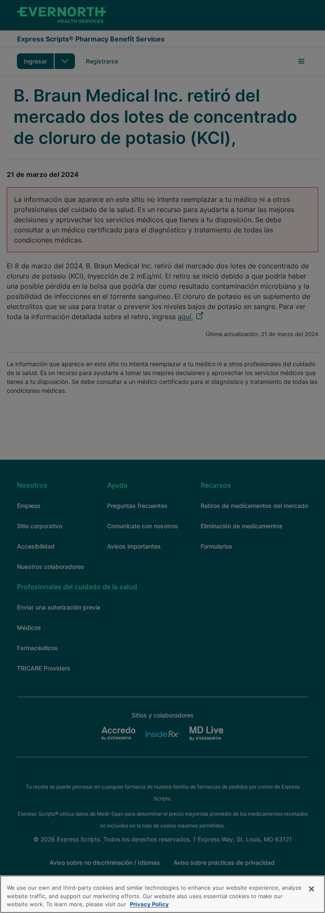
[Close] (311, 889)
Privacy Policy (149, 904)
